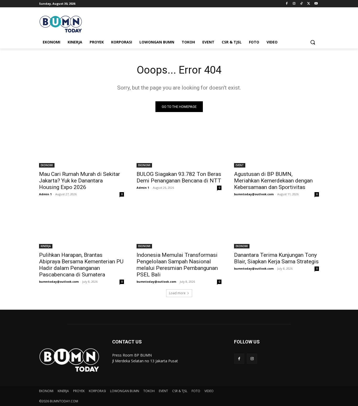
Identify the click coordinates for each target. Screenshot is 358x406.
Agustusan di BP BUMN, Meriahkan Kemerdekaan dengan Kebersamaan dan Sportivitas (273, 180)
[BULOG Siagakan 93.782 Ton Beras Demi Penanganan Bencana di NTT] (179, 146)
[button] (312, 42)
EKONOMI (47, 165)
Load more (177, 293)
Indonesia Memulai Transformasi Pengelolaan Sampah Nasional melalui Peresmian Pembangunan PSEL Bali (177, 265)
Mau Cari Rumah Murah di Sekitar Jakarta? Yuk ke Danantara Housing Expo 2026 (79, 180)
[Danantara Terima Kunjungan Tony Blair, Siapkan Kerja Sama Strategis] (276, 227)
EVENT (240, 165)
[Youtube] (316, 4)
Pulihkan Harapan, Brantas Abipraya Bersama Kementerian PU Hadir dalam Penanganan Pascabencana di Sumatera (81, 265)
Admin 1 (45, 194)
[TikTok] (302, 4)
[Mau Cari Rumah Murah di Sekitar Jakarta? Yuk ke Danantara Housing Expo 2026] (81, 146)
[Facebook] (287, 4)
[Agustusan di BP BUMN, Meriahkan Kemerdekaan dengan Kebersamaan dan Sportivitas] (276, 146)
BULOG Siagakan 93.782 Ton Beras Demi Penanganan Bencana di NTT (179, 177)
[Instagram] (294, 4)
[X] (309, 4)
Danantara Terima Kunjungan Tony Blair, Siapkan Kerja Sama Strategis (276, 258)
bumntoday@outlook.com (254, 194)
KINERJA (46, 246)
